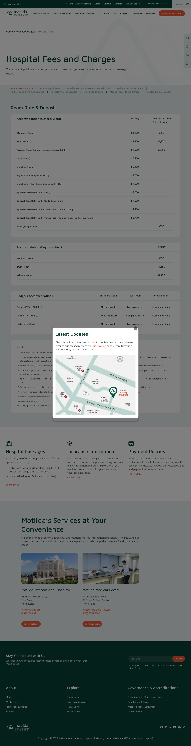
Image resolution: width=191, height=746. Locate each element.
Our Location (98, 346)
